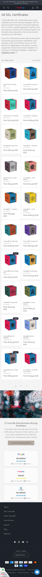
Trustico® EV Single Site (10, 241)
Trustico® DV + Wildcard (30, 116)
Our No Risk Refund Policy (21, 443)
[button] (4, 8)
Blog (5, 529)
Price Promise (8, 520)
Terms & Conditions (10, 572)
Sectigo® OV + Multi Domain (29, 303)
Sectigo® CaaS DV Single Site (10, 370)
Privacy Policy (32, 569)
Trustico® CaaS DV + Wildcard (9, 336)
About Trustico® (9, 516)
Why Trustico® (9, 511)
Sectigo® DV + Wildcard (30, 145)
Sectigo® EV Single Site (10, 302)
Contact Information (23, 572)
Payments (7, 534)
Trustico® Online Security (18, 570)
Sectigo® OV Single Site (30, 271)
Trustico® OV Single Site (30, 241)
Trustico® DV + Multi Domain (29, 178)
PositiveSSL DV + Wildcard (11, 116)
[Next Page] (26, 385)
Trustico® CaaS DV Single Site (10, 271)
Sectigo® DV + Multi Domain (29, 209)
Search (6, 507)
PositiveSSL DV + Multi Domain (10, 178)
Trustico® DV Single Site (30, 84)
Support (6, 525)
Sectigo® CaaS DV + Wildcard (29, 336)
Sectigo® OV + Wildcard (10, 209)
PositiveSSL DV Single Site (9, 85)
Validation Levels (8, 52)
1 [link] (15, 385)
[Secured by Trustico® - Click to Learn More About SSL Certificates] (5, 572)
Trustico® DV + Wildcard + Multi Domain (30, 370)
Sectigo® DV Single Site (10, 145)
